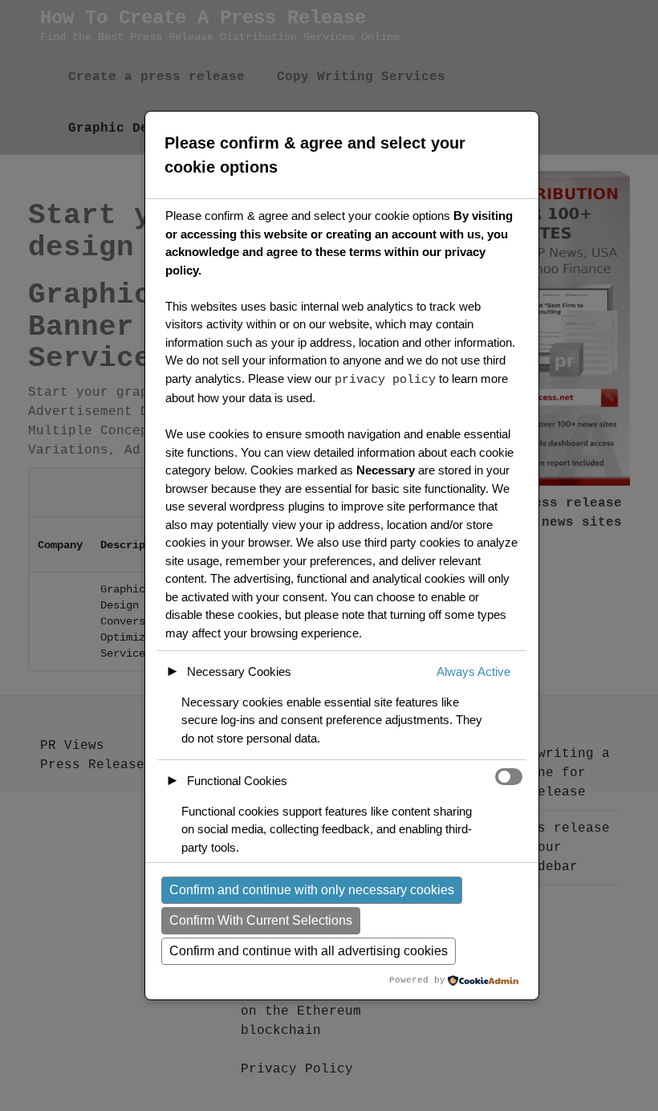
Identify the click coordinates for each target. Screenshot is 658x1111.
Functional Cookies (237, 780)
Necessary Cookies (239, 671)
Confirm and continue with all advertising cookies (308, 951)
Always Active (473, 671)
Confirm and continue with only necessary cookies (311, 890)
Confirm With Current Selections (260, 920)
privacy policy (385, 380)
